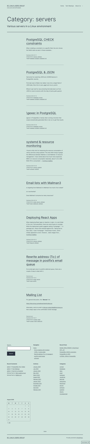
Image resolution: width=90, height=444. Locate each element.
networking (63, 381)
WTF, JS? (62, 350)
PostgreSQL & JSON (40, 72)
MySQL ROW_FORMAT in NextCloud (69, 348)
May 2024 (36, 373)
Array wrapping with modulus (41, 350)
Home (62, 6)
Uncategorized (63, 394)
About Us (78, 6)
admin (8, 366)
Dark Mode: (84, 442)
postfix (34, 281)
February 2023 (37, 379)
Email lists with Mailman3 (43, 183)
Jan (9, 422)
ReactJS (32, 243)
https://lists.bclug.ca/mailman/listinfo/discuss (39, 303)
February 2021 (37, 389)
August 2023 (36, 377)
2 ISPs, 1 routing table (39, 352)
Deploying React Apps (41, 217)
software (40, 56)
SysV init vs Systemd (17, 371)
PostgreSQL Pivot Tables (18, 366)
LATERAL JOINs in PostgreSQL (68, 356)
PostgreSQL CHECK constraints (68, 352)
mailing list (35, 203)
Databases (36, 97)
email (35, 202)
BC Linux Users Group (16, 6)
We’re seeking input (21, 373)
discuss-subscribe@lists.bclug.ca (52, 307)
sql (45, 58)
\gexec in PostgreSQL (41, 113)
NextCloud (62, 383)
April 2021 (36, 387)
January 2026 (37, 366)
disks (61, 371)
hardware (62, 375)
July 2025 (35, 369)
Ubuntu (61, 391)
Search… (9, 345)
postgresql (42, 58)
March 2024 (36, 375)
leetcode (62, 379)
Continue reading (47, 161)
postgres (37, 58)
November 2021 (37, 383)
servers (35, 56)
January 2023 (37, 381)
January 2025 (37, 371)
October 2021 (36, 385)
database (32, 58)
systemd (40, 167)
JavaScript (62, 377)
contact (35, 319)
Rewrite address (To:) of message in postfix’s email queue (44, 260)
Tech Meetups (70, 6)
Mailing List (34, 295)
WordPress (80, 437)
